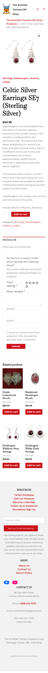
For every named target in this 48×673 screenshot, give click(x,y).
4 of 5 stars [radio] (37, 282)
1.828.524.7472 (28, 603)
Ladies (6, 81)
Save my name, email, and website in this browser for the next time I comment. (23, 336)
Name (11, 308)
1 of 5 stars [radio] (26, 282)
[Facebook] (6, 582)
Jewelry (34, 78)
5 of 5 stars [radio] (26, 286)
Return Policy (24, 573)
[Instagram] (15, 582)
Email (11, 320)
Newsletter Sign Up (24, 509)
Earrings (7, 78)
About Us (24, 565)
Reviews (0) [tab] (9, 239)
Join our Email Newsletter (21, 528)
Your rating (12, 284)
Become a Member (24, 502)
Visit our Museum (24, 498)
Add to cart (20, 214)
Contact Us (24, 569)
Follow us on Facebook (24, 505)
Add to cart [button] (11, 411)
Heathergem (21, 78)
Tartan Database (24, 495)
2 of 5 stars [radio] (30, 282)
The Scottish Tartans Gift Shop (20, 10)
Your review (16, 291)
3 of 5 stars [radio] (33, 282)
